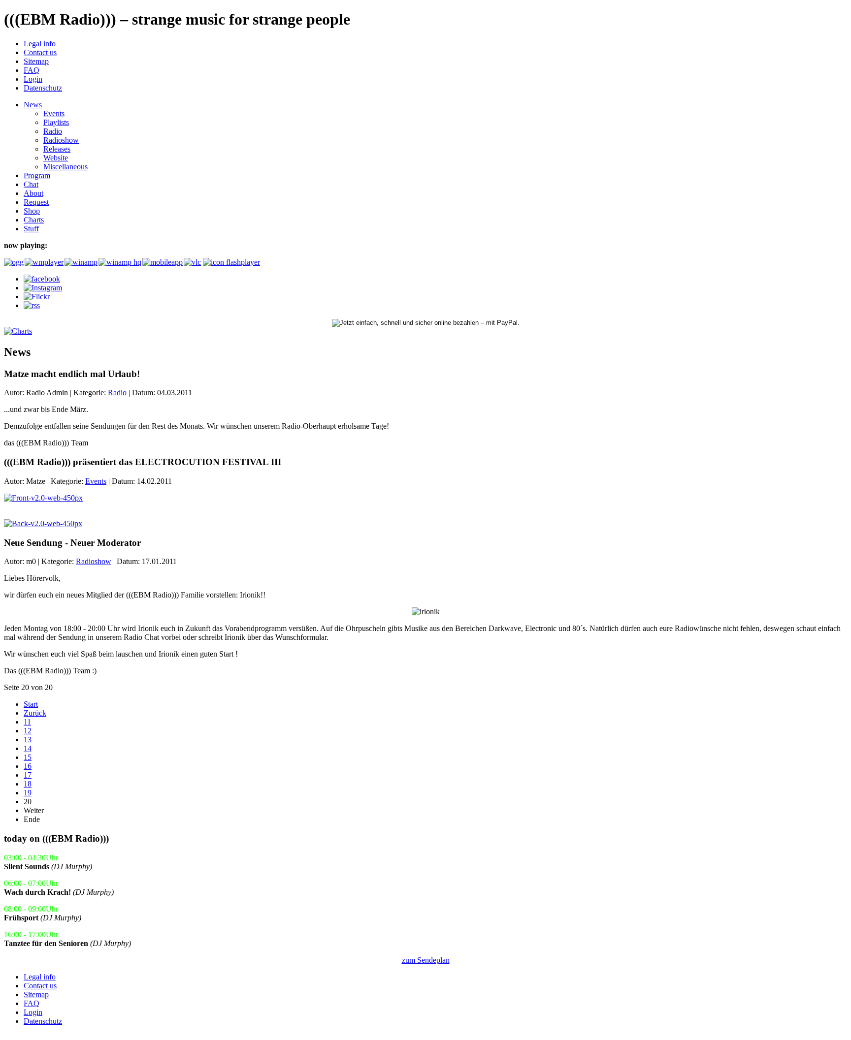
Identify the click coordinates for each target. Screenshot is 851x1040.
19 (28, 792)
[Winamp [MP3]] (81, 262)
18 (28, 784)
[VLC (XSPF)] (192, 262)
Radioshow (93, 561)
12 (28, 730)
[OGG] (13, 262)
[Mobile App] (162, 262)
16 (28, 766)
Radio (117, 392)
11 (27, 722)
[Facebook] (42, 279)
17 (28, 775)
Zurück (35, 713)
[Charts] (18, 331)
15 (28, 757)
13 (28, 739)
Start (31, 704)
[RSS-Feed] (32, 305)
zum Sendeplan (426, 960)
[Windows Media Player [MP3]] (44, 262)
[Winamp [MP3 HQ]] (119, 262)
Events (95, 481)
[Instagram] (43, 288)
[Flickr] (37, 296)
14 (28, 748)
